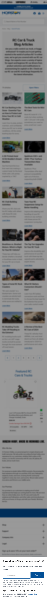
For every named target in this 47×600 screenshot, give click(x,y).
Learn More (33, 594)
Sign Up (38, 575)
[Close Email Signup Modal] (43, 560)
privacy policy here (18, 586)
